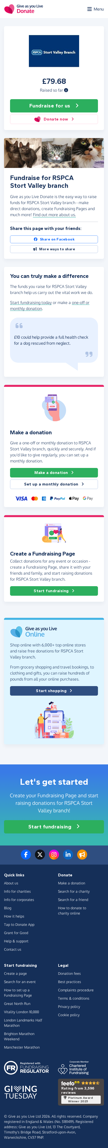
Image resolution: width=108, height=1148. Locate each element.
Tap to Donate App (19, 924)
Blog (7, 908)
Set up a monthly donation (51, 484)
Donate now (56, 119)
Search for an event (20, 982)
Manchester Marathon (22, 1047)
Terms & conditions (73, 998)
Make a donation (51, 472)
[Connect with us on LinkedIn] (68, 857)
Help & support (16, 941)
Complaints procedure (76, 990)
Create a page (15, 973)
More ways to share (57, 249)
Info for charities (17, 891)
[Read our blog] (82, 857)
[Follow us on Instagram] (54, 857)
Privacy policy (69, 1006)
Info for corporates (19, 899)
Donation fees (69, 973)
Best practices (69, 982)
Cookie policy (69, 1015)
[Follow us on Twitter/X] (40, 857)
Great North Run (17, 1003)
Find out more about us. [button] (54, 214)
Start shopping (51, 690)
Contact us (12, 949)
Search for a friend (73, 899)
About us (11, 883)
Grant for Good (16, 933)
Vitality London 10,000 (21, 1012)
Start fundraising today (31, 302)
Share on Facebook (57, 239)
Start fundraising (51, 590)
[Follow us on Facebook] (26, 857)
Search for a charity (74, 891)
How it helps (14, 916)
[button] (66, 90)
